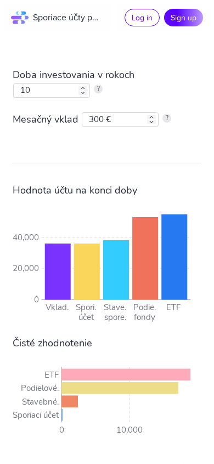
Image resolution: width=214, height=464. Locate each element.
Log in (142, 17)
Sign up (183, 17)
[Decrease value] (82, 93)
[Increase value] (82, 88)
